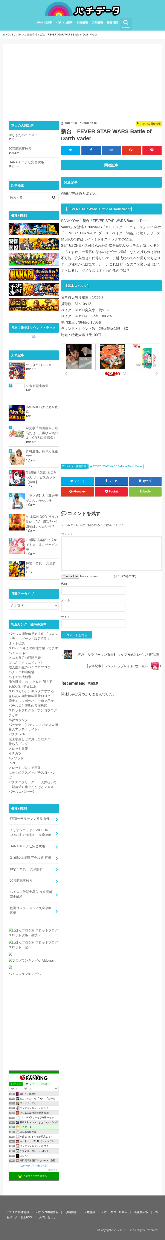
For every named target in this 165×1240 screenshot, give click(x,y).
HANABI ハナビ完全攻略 (42, 409)
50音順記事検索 (20, 148)
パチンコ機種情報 (76, 466)
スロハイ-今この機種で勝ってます (33, 648)
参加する (53, 1170)
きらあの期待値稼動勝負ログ (29, 696)
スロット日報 (18, 748)
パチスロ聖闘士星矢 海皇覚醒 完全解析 (31, 894)
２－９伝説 (17, 643)
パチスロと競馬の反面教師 (28, 705)
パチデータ (125, 1230)
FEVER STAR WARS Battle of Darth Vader (117, 466)
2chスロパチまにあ (22, 686)
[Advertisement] (111, 79)
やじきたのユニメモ (40, 365)
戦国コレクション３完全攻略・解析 (32, 910)
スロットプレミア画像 (25, 768)
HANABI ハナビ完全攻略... (28, 162)
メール (65, 600)
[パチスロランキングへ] (10, 969)
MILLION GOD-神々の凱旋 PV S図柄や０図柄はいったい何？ (42, 521)
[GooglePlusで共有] (131, 150)
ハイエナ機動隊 (20, 677)
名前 (64, 583)
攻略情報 (82, 22)
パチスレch (17, 734)
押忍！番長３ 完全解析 (41, 565)
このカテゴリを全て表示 (34, 1165)
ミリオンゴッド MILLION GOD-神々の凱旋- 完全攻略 (31, 832)
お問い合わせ (47, 1217)
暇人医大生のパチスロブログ (29, 667)
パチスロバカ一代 (21, 791)
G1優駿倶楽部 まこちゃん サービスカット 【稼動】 (41, 477)
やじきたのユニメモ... (24, 135)
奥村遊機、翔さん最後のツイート (42, 454)
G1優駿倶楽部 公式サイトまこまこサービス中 (42, 544)
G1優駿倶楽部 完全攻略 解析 (30, 857)
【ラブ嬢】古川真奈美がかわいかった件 (42, 498)
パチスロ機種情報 (18, 1212)
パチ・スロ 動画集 (114, 1212)
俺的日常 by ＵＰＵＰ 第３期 (30, 681)
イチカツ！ (17, 753)
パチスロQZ (17, 653)
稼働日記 (112, 22)
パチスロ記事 (43, 22)
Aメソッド (16, 758)
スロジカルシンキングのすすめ (31, 691)
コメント (67, 534)
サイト (65, 616)
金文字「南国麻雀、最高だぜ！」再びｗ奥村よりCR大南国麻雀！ (42, 432)
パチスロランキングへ (25, 974)
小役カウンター (20, 720)
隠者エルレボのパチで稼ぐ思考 (31, 701)
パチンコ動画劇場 (21, 672)
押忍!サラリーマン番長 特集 (30, 818)
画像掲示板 (141, 1212)
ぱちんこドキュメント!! (26, 662)
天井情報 (97, 22)
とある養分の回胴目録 (25, 658)
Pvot (12, 763)
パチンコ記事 (64, 22)
